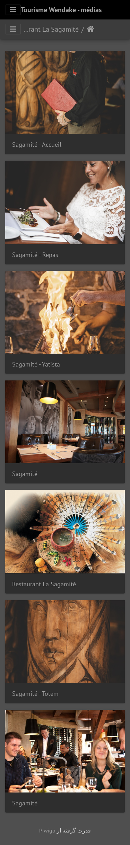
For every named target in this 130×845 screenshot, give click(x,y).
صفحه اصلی (91, 29)
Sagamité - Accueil (36, 144)
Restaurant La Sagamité (50, 29)
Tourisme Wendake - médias (61, 9)
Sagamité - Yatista (36, 364)
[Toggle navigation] (13, 10)
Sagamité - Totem (35, 693)
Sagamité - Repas (35, 254)
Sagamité (24, 473)
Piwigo (47, 830)
